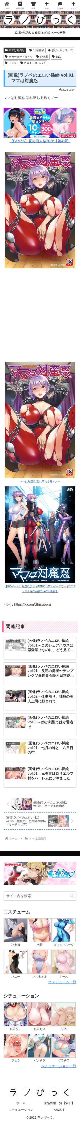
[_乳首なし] (16, 1014)
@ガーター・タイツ (21, 56)
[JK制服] (16, 930)
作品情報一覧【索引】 (59, 1103)
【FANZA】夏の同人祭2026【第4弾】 (40, 141)
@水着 (44, 56)
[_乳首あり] (40, 1014)
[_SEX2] (64, 1014)
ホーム (21, 1103)
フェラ (13, 63)
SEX (58, 56)
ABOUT (59, 1109)
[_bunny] (16, 961)
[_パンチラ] (40, 1045)
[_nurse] (64, 961)
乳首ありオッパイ (35, 63)
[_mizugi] (40, 930)
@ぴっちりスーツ (62, 50)
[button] (72, 895)
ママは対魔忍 (17, 50)
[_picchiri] (64, 930)
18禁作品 (38, 50)
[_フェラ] (16, 1045)
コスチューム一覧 (62, 982)
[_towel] (40, 961)
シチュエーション (20, 1109)
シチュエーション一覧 (58, 1066)
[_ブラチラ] (64, 1045)
